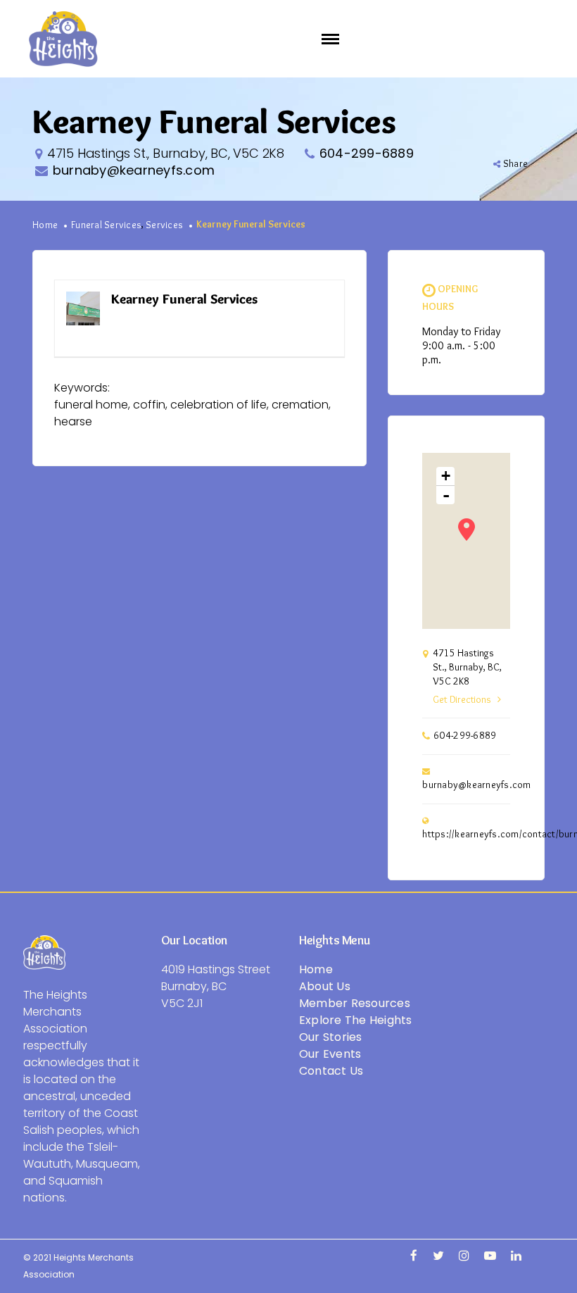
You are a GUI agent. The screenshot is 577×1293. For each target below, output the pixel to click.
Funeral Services (106, 225)
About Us (324, 986)
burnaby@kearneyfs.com (134, 170)
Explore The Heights (355, 1020)
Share (515, 164)
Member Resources (354, 1003)
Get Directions (461, 700)
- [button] (446, 495)
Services (164, 225)
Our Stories (330, 1037)
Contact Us (331, 1071)
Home (45, 225)
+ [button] (445, 476)
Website (313, 299)
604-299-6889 (366, 153)
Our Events (330, 1054)
